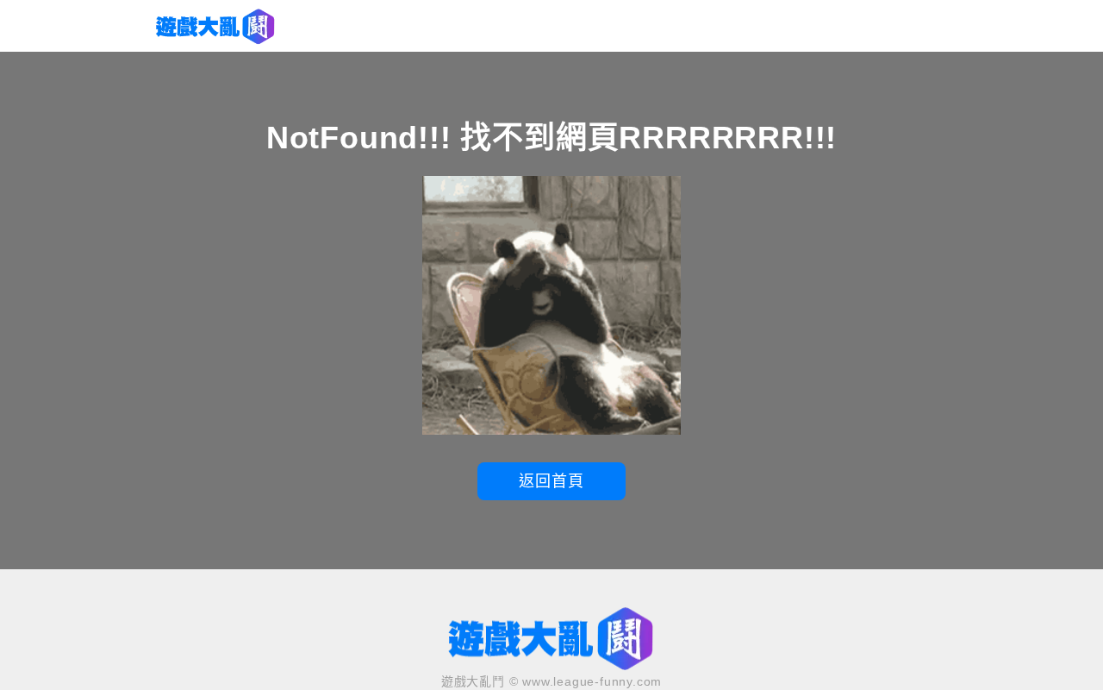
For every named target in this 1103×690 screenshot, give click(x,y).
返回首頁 (551, 481)
